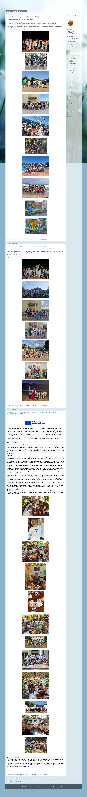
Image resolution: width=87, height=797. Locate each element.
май (71, 89)
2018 (70, 105)
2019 (70, 103)
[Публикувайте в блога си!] (42, 239)
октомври (72, 66)
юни (71, 87)
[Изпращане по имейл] (41, 239)
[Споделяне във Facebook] (45, 239)
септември (72, 68)
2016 (70, 109)
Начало (9, 11)
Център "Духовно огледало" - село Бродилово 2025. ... (74, 78)
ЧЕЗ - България (70, 46)
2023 (70, 96)
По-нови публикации (13, 778)
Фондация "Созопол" (72, 47)
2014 (70, 112)
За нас (14, 11)
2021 (70, 100)
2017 (70, 107)
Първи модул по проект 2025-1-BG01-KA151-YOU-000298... (74, 83)
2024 (70, 94)
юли (71, 72)
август (71, 70)
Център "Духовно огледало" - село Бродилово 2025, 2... (75, 74)
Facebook (69, 52)
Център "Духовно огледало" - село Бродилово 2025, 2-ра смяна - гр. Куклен (28, 17)
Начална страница (35, 778)
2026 (70, 60)
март (71, 92)
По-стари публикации (57, 778)
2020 (70, 102)
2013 (70, 114)
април (71, 90)
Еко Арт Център (22, 11)
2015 (70, 110)
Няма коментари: (35, 239)
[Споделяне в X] (43, 239)
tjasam (51, 786)
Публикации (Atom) (18, 781)
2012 (70, 116)
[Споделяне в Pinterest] (46, 239)
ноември (72, 65)
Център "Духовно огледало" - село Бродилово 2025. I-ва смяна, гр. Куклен (28, 246)
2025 (70, 61)
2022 (70, 98)
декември (72, 63)
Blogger (62, 786)
